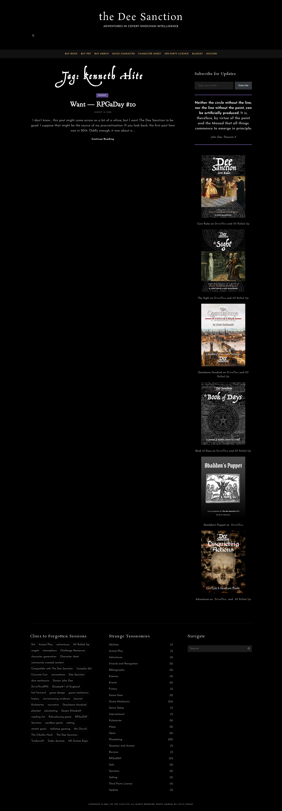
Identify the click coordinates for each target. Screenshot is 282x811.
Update (113, 790)
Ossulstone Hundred (74, 705)
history (35, 699)
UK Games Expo (78, 741)
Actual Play (46, 644)
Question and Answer (122, 746)
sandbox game (54, 723)
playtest (36, 711)
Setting (113, 777)
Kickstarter (37, 705)
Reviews (113, 752)
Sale (111, 765)
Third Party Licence (120, 783)
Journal (78, 699)
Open (112, 733)
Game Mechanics (119, 701)
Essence (113, 676)
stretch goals (38, 729)
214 (33, 644)
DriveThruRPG (40, 687)
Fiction (113, 689)
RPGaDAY (102, 95)
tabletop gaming (60, 729)
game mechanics (78, 693)
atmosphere (50, 650)
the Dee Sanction (141, 17)
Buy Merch (101, 54)
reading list (38, 717)
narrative (53, 705)
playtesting (51, 711)
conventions (58, 674)
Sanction (36, 723)
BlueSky (197, 54)
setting (70, 723)
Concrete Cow (39, 674)
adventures (62, 644)
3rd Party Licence (176, 54)
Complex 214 (84, 668)
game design (57, 693)
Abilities (114, 645)
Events (113, 682)
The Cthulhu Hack (42, 735)
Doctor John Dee (63, 681)
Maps (112, 727)
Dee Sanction (77, 674)
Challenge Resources (72, 650)
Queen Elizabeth (71, 711)
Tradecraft (37, 741)
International (116, 714)
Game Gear (116, 695)
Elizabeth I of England (66, 687)
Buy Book (71, 54)
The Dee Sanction (66, 735)
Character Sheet (149, 54)
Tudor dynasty (56, 741)
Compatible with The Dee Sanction (52, 668)
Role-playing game (60, 717)
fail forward (38, 693)
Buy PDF (86, 54)
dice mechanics (40, 681)
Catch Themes (185, 804)
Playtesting (115, 739)
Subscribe (243, 85)
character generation (43, 656)
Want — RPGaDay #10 (103, 104)
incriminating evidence (56, 699)
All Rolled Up (241, 224)
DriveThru (221, 224)
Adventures (115, 657)
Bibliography (117, 670)
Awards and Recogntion (123, 663)
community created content (47, 662)
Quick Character (123, 54)
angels (35, 650)
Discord (211, 54)
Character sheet (69, 656)
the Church (80, 729)
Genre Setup (116, 708)
